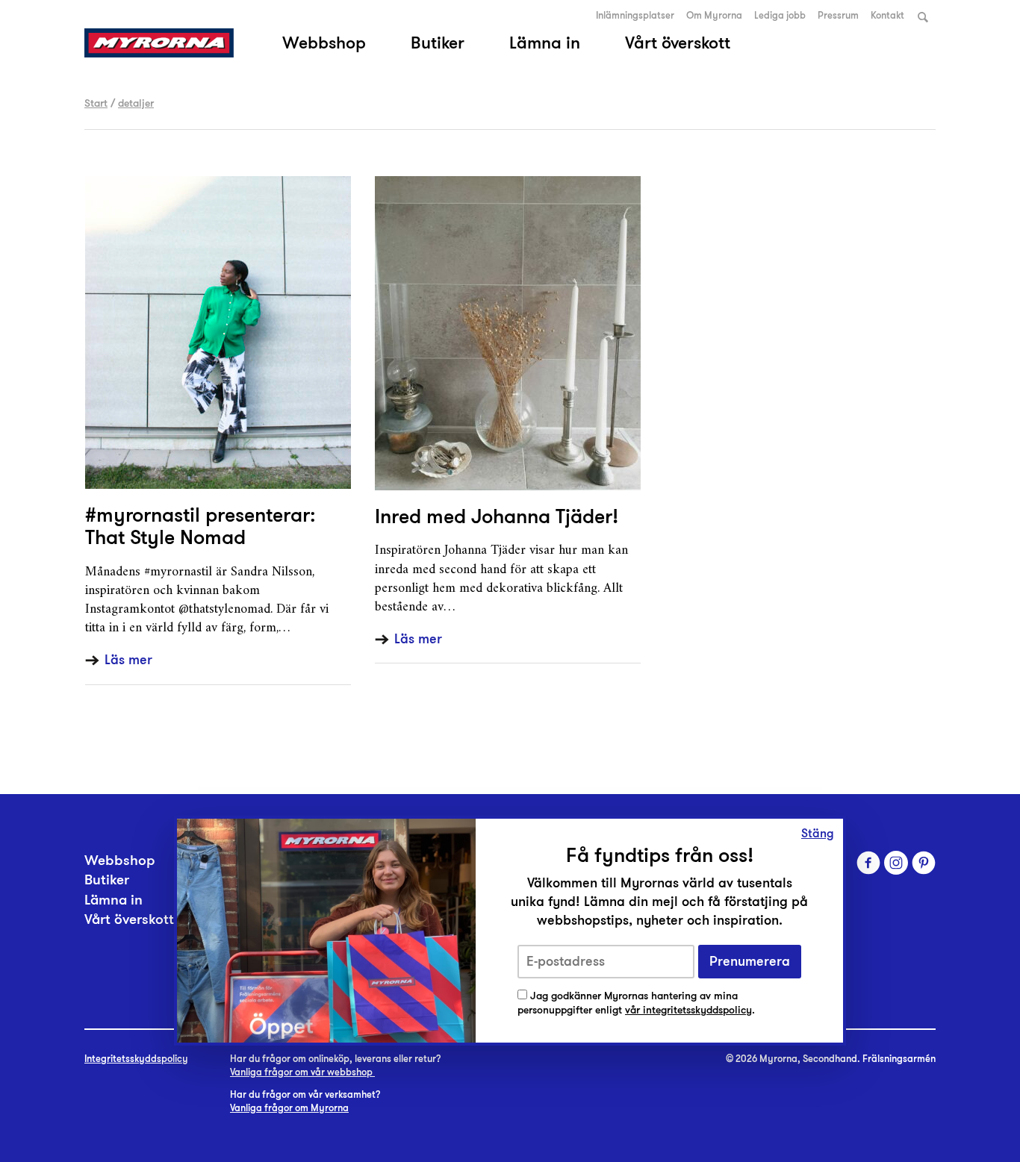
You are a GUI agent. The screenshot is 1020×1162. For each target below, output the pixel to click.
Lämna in (544, 42)
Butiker (437, 42)
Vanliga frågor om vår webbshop (302, 1072)
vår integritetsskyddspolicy (688, 1010)
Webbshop (324, 42)
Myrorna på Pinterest (924, 863)
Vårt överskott (677, 42)
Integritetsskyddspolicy (136, 1059)
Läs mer (128, 660)
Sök (923, 17)
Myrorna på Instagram (896, 863)
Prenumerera (749, 962)
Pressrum (838, 15)
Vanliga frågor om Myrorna (289, 1108)
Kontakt (887, 15)
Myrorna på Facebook (868, 863)
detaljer (136, 103)
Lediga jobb (780, 15)
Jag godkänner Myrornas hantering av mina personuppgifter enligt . (636, 1003)
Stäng (817, 834)
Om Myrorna (714, 15)
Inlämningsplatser (635, 15)
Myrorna (159, 42)
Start (96, 103)
